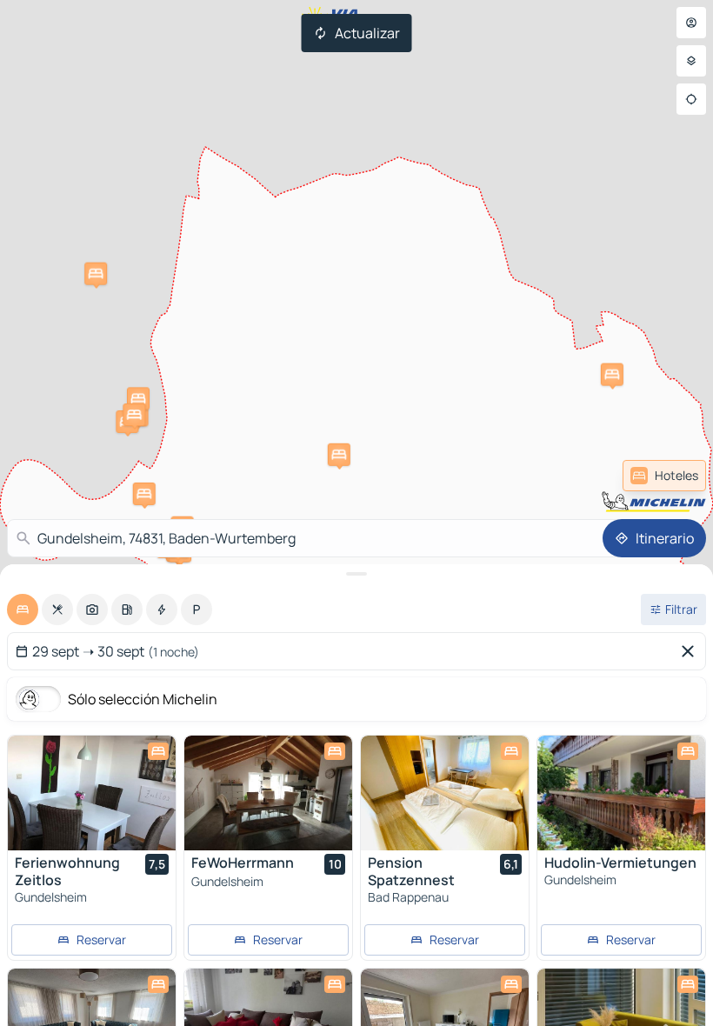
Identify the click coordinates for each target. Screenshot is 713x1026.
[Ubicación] (691, 99)
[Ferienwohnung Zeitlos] (92, 793)
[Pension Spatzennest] (445, 793)
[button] (612, 374)
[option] (22, 609)
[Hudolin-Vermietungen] (621, 793)
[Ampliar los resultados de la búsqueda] (356, 573)
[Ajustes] (691, 61)
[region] (92, 793)
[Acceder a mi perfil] (691, 22)
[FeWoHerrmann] (268, 793)
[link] (664, 475)
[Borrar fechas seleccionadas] (691, 651)
